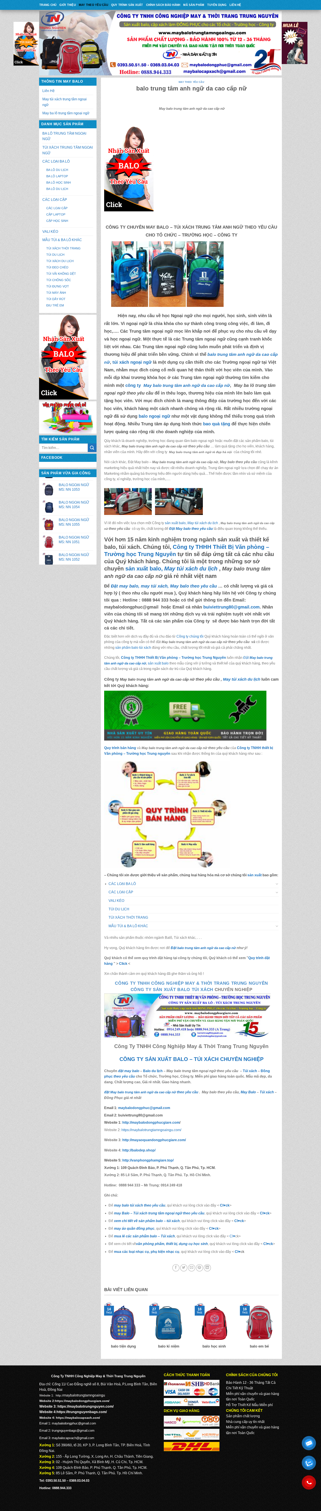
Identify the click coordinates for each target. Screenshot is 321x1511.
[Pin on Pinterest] (199, 1267)
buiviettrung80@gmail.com (231, 607)
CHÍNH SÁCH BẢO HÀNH (163, 5)
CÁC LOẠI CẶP (54, 200)
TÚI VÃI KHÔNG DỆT (61, 273)
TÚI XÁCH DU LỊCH (60, 261)
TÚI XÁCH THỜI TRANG (63, 248)
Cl (236, 1221)
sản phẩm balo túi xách (133, 647)
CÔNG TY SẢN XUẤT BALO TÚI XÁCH (173, 989)
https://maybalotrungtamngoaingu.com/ (151, 1130)
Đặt (203, 948)
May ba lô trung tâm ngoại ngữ (66, 113)
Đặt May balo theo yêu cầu (191, 528)
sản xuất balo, (191, 523)
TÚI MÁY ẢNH (56, 292)
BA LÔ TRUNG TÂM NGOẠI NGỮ (64, 136)
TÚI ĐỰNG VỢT (57, 286)
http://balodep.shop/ (138, 1150)
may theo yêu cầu (93, 5)
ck (242, 1221)
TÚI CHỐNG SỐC (58, 280)
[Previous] (103, 1328)
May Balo (248, 1092)
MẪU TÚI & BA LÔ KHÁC (62, 240)
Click (123, 963)
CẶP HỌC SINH (57, 221)
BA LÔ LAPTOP (57, 176)
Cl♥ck (225, 1205)
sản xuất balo (158, 663)
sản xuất (254, 875)
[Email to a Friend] (191, 1267)
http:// (150, 1122)
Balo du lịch (153, 1071)
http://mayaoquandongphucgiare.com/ (153, 1140)
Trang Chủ (47, 5)
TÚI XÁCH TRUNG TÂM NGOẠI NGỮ (67, 150)
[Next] (279, 1328)
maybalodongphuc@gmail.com (144, 1108)
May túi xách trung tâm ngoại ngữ (64, 102)
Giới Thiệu (67, 5)
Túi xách (250, 1071)
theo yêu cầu (124, 1076)
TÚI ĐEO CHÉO (57, 267)
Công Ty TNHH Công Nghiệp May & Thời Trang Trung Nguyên (191, 983)
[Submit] (92, 447)
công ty (177, 385)
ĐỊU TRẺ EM (55, 305)
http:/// (148, 1160)
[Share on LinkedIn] (207, 1267)
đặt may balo (128, 1071)
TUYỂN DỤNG (216, 5)
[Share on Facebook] (175, 1267)
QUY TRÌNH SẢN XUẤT (127, 5)
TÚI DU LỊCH (55, 254)
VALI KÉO (50, 231)
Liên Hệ (235, 5)
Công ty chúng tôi (190, 636)
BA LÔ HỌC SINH (58, 182)
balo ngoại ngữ (154, 416)
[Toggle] (277, 883)
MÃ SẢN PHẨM (193, 5)
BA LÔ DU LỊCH (57, 170)
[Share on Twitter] (183, 1267)
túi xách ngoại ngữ (132, 362)
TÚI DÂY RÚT (56, 299)
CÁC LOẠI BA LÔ (56, 161)
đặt (140, 1092)
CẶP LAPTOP (55, 214)
